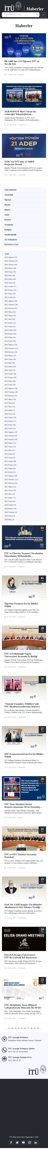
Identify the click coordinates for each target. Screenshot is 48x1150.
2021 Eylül (10, 472)
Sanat (6, 215)
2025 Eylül (10, 297)
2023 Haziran (10, 396)
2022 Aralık (10, 418)
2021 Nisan (10, 490)
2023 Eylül (10, 385)
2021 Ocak (9, 501)
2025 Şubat (10, 323)
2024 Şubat (10, 367)
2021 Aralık (10, 461)
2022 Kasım (10, 421)
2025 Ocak (9, 326)
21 (9, 1028)
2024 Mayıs (10, 356)
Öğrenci (7, 200)
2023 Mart (9, 407)
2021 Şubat (10, 498)
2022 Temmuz (10, 436)
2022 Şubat (9, 454)
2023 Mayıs (10, 399)
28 (31, 1028)
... (6, 1028)
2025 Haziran (10, 308)
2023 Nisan (9, 403)
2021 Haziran (10, 483)
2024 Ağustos (10, 345)
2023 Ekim (10, 381)
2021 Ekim (10, 468)
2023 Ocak (9, 414)
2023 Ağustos (10, 388)
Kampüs (7, 230)
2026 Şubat (10, 279)
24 (19, 1028)
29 (35, 1028)
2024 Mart (9, 363)
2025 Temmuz (11, 305)
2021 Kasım (10, 465)
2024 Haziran (10, 352)
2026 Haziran (10, 265)
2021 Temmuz (11, 479)
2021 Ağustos (10, 476)
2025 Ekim (10, 294)
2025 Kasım (10, 290)
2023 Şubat (9, 410)
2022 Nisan (10, 447)
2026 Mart (9, 275)
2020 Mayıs (9, 516)
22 (12, 1028)
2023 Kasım (10, 377)
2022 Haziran (10, 439)
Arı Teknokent (10, 240)
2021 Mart (9, 494)
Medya (7, 210)
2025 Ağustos (10, 301)
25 (22, 1028)
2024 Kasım (10, 334)
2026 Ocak (9, 283)
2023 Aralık (10, 374)
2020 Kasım (10, 509)
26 (25, 1028)
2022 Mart (9, 450)
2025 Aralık (10, 286)
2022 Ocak (9, 458)
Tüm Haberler (10, 190)
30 (38, 1028)
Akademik (8, 195)
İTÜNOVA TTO (11, 245)
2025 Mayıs (10, 312)
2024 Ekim (10, 337)
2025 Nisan (10, 316)
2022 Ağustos (10, 432)
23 (15, 1028)
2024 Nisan (10, 359)
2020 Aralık (10, 505)
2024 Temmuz (11, 348)
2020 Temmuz (10, 512)
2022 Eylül (10, 428)
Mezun (7, 205)
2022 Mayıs (10, 443)
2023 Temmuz (11, 392)
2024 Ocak (9, 370)
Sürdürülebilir (10, 235)
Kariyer (7, 220)
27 (28, 1028)
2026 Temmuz (11, 261)
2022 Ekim (10, 425)
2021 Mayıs (10, 487)
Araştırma (8, 225)
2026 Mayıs (10, 268)
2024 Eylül (10, 341)
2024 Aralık (10, 330)
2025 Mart (9, 319)
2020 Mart (9, 519)
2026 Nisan (10, 272)
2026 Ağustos (10, 257)
